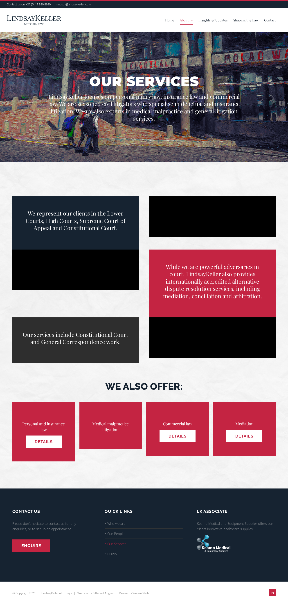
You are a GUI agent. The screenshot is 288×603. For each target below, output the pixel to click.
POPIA (112, 554)
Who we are (116, 523)
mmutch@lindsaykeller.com (73, 4)
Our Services (116, 543)
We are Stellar (142, 593)
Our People (115, 533)
